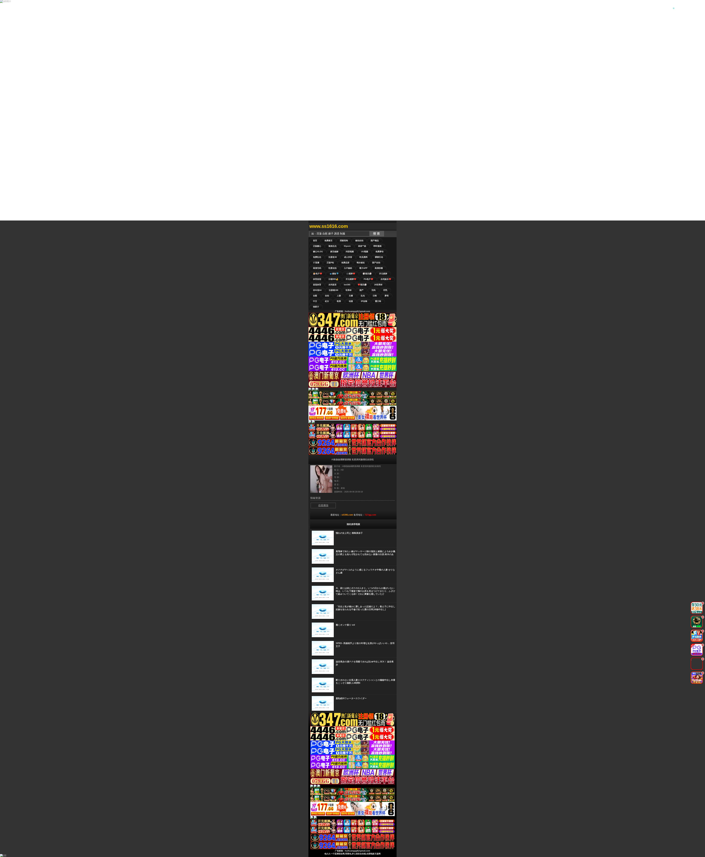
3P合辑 (364, 301)
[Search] (393, 226)
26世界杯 (378, 285)
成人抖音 (348, 257)
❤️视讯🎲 (362, 285)
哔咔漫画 (377, 246)
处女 (327, 301)
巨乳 (385, 290)
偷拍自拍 (359, 240)
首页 (315, 240)
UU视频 (364, 251)
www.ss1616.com (328, 226)
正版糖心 (317, 246)
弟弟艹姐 (362, 246)
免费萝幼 (379, 251)
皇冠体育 (317, 285)
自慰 (315, 296)
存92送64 (317, 290)
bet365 (347, 285)
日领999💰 (333, 279)
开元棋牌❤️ (351, 279)
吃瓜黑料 (363, 257)
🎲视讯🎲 (367, 273)
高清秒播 (379, 268)
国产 (361, 290)
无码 (373, 290)
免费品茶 (345, 262)
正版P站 (330, 262)
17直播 (316, 262)
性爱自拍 (332, 268)
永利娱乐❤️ (386, 279)
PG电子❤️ (368, 279)
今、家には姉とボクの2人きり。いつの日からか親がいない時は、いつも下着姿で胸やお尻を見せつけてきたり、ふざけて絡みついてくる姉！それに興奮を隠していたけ (365, 591)
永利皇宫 (332, 285)
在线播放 (323, 505)
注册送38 (332, 257)
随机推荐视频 (353, 524)
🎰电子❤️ (317, 273)
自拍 (327, 296)
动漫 (351, 301)
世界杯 (349, 290)
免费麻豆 (328, 240)
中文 (315, 301)
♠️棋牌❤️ (350, 273)
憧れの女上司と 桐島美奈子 (349, 533)
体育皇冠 (317, 279)
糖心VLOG (318, 251)
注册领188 (333, 290)
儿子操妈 (348, 268)
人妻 (339, 296)
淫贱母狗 (344, 240)
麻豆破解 (334, 251)
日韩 (375, 296)
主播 (351, 296)
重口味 (378, 301)
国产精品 (375, 240)
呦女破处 (361, 262)
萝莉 (387, 296)
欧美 (339, 301)
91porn (347, 246)
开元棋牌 (383, 273)
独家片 (316, 307)
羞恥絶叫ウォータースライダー (351, 698)
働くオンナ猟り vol (345, 625)
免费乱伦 (317, 257)
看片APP (363, 268)
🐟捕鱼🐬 (334, 273)
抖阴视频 (350, 251)
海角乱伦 (332, 246)
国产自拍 (376, 262)
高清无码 (317, 268)
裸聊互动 (379, 257)
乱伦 (363, 296)
